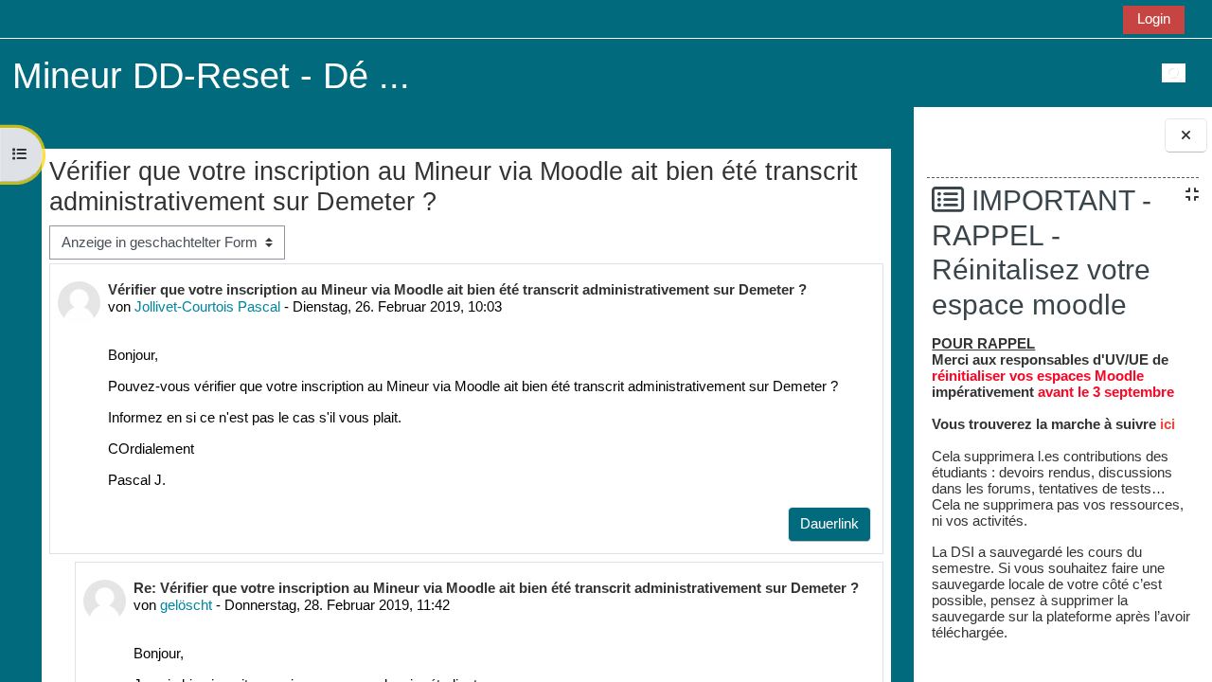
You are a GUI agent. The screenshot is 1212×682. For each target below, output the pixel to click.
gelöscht (186, 605)
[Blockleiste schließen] (1186, 135)
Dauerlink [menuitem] (829, 523)
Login (1153, 18)
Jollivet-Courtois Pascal (207, 306)
